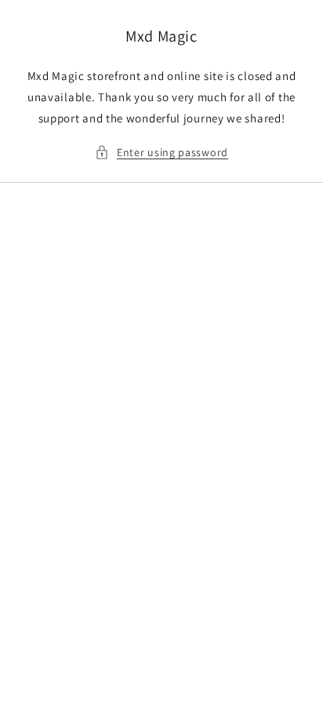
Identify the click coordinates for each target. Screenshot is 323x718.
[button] (161, 152)
